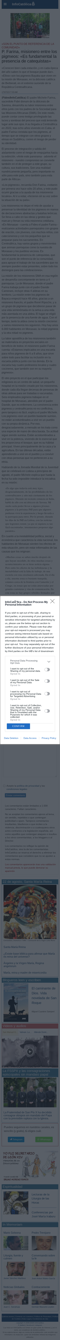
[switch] (47, 669)
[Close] (53, 602)
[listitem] (30, 661)
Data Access (30, 738)
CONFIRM (18, 726)
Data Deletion (11, 738)
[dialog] (30, 670)
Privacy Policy (49, 738)
